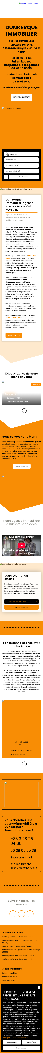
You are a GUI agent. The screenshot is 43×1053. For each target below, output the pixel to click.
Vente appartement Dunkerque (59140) (18, 955)
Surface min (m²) (13, 171)
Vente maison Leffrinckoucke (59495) (17, 946)
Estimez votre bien (9, 973)
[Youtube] (30, 913)
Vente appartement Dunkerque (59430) (18, 959)
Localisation (11, 160)
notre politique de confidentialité (15, 1037)
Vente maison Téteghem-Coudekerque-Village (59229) (21, 951)
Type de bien (9, 153)
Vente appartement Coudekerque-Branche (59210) (19, 941)
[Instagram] (21, 913)
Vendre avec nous (9, 976)
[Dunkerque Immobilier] (30, 9)
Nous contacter (8, 980)
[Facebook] (12, 913)
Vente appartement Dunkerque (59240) (18, 937)
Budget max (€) (12, 165)
